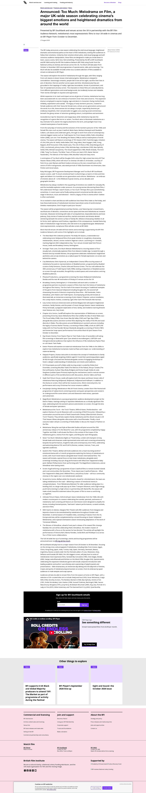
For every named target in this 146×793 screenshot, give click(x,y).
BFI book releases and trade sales (33, 728)
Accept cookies (107, 788)
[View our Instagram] (30, 771)
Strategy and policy (96, 718)
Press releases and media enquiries (101, 722)
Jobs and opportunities (97, 725)
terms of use (87, 610)
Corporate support (62, 725)
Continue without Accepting (125, 783)
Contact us (94, 728)
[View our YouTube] (35, 771)
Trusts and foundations (64, 728)
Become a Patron (62, 718)
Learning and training (50, 2)
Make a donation (62, 732)
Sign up (84, 605)
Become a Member (110, 2)
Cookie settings (96, 788)
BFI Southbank (62, 748)
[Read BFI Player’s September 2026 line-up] (73, 684)
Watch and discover (35, 2)
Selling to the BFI (29, 732)
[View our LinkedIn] (33, 771)
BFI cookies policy (51, 789)
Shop (119, 2)
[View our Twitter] (25, 771)
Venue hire (27, 725)
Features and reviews (60, 8)
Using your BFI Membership (65, 722)
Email (58, 601)
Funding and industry (66, 2)
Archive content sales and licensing (34, 722)
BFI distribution (28, 718)
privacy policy (97, 610)
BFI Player (27, 748)
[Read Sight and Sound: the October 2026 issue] (106, 684)
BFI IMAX (94, 748)
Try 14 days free (89, 644)
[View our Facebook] (27, 771)
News (70, 8)
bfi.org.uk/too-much (62, 541)
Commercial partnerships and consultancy (36, 735)
